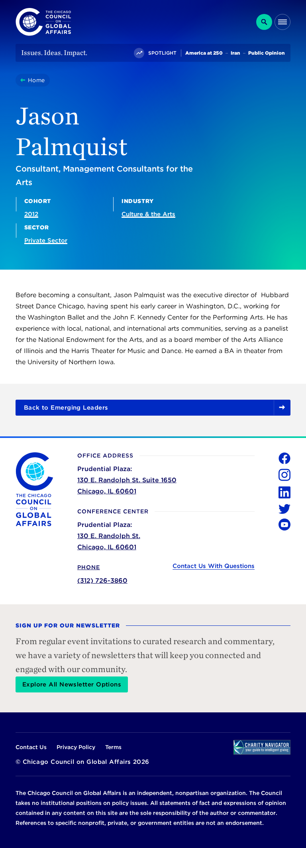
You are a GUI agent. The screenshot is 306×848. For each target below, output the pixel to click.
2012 (31, 214)
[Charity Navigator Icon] (261, 747)
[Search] (264, 22)
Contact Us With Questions (214, 566)
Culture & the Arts (148, 214)
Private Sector (45, 240)
